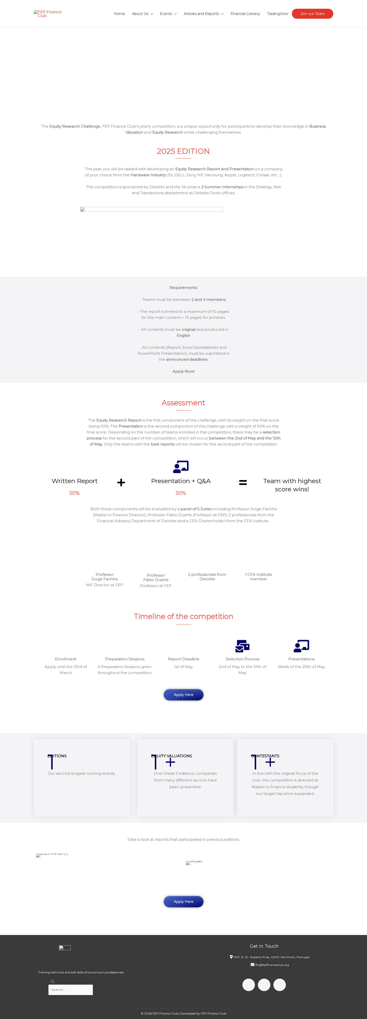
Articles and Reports (201, 13)
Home (119, 13)
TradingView (277, 13)
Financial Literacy (245, 13)
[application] (150, 13)
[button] (41, 712)
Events (166, 13)
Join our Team (312, 13)
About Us (140, 13)
